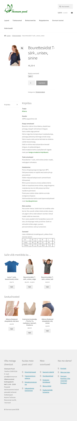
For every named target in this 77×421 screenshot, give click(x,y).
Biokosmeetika (30, 20)
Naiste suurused (33, 73)
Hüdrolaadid (8, 28)
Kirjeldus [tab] (7, 105)
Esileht (9, 36)
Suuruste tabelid (48, 372)
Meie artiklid (47, 386)
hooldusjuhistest (31, 201)
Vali (11, 287)
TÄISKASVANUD (16, 36)
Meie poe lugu (65, 372)
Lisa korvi (41, 83)
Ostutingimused (30, 372)
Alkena (24, 111)
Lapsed (6, 20)
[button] (22, 48)
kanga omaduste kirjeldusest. (39, 152)
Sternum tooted (57, 20)
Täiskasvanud (17, 20)
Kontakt (63, 368)
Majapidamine (44, 20)
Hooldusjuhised (48, 376)
